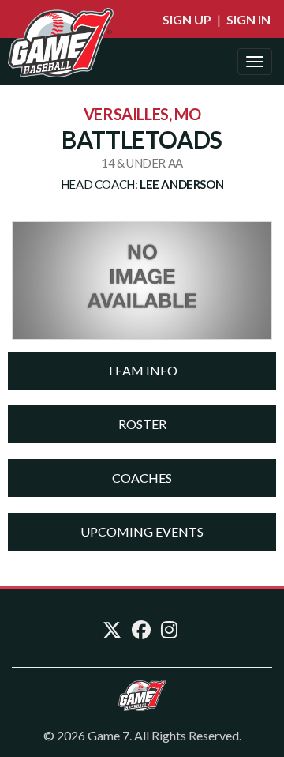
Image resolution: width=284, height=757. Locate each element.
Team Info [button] (142, 370)
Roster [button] (142, 423)
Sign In (248, 19)
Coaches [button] (142, 477)
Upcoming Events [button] (142, 531)
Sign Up (187, 19)
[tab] (142, 371)
